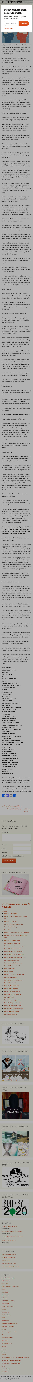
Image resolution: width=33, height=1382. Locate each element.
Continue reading (8, 28)
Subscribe (24, 23)
